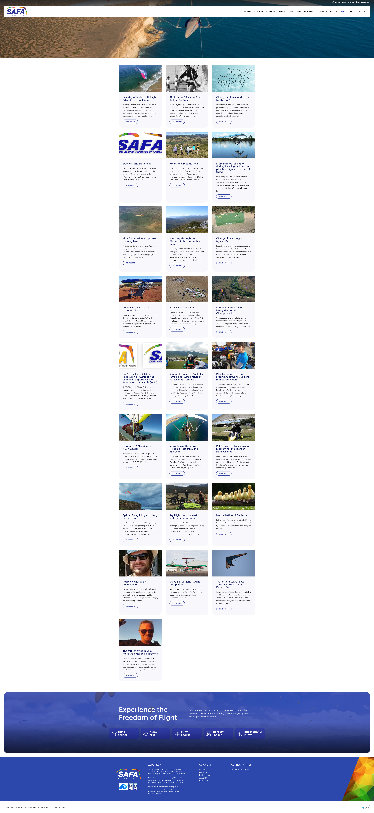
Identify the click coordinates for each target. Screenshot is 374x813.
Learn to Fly (203, 772)
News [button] (342, 11)
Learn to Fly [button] (258, 11)
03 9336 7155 (363, 2)
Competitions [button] (321, 11)
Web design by (365, 805)
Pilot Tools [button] (308, 11)
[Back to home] (16, 11)
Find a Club (203, 781)
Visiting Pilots (295, 11)
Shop (350, 11)
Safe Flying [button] (282, 11)
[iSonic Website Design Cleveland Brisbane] (366, 807)
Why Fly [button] (247, 11)
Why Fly (202, 769)
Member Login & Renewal (344, 2)
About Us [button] (333, 11)
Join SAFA (203, 778)
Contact (358, 11)
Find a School (204, 775)
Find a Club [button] (270, 11)
